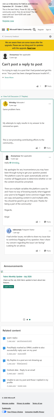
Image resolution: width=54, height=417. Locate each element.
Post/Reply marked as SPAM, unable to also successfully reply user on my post (25, 348)
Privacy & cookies (23, 403)
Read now (31, 48)
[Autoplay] (24, 319)
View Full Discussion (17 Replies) (15, 96)
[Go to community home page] (19, 29)
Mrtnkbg (12, 102)
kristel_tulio (22, 386)
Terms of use (37, 403)
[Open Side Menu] (3, 29)
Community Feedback (12, 36)
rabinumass (17, 229)
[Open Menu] (50, 36)
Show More (9, 77)
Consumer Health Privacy (34, 412)
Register (41, 29)
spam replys (12, 337)
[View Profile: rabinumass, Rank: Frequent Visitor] (8, 230)
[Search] (34, 29)
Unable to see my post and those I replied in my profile (27, 381)
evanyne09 (22, 353)
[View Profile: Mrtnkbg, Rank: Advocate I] (5, 103)
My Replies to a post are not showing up (24, 360)
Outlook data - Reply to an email (21, 370)
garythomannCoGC (24, 341)
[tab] (27, 319)
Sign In (48, 29)
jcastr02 (21, 373)
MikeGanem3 (22, 363)
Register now (8, 20)
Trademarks (6, 408)
